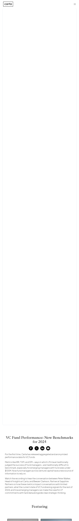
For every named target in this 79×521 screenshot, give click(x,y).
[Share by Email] (48, 448)
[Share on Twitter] (37, 448)
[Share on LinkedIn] (42, 448)
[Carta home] (8, 4)
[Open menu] (75, 4)
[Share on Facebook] (31, 448)
